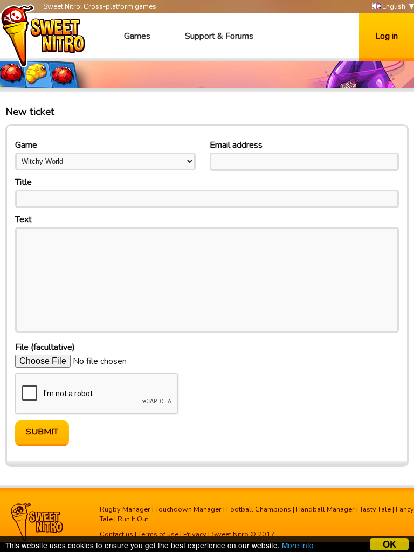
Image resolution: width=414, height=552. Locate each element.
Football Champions (258, 509)
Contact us (116, 534)
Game (26, 145)
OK (389, 544)
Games (137, 36)
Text (23, 219)
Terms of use (158, 534)
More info (298, 545)
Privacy (194, 534)
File (45, 347)
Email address (236, 145)
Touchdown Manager (188, 509)
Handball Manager (325, 509)
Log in (386, 36)
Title (23, 182)
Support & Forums (219, 36)
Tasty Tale (375, 509)
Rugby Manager (125, 509)
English (393, 6)
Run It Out (133, 519)
